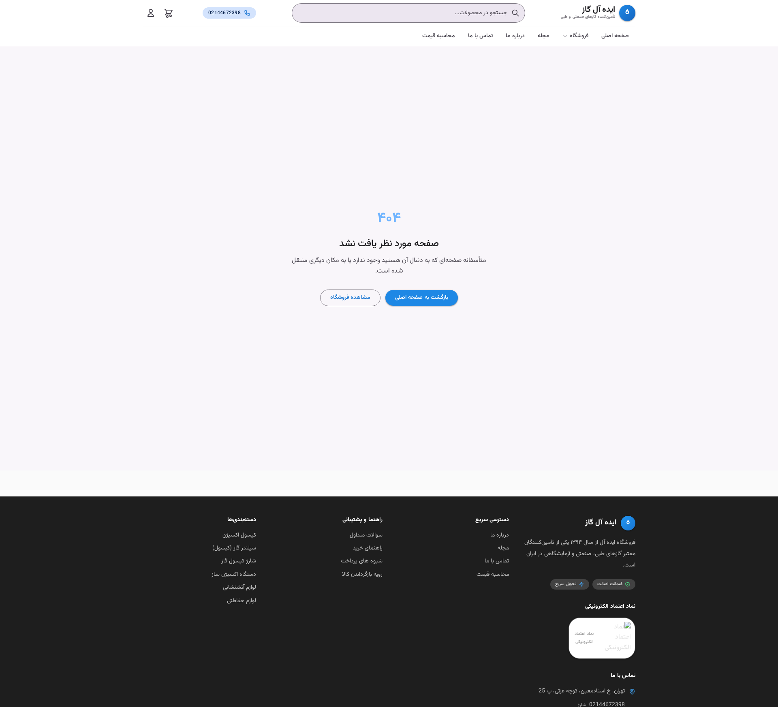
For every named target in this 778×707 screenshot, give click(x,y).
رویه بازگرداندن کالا (362, 574)
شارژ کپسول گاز (238, 561)
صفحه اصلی (615, 36)
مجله (543, 36)
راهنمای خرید (368, 548)
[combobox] (408, 13)
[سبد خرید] (168, 13)
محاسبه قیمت (438, 36)
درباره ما (515, 36)
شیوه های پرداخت (362, 561)
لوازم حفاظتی (241, 600)
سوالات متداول (366, 535)
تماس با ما (480, 36)
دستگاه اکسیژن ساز (234, 574)
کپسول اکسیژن (239, 535)
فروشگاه (579, 36)
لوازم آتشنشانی (239, 587)
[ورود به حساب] (151, 13)
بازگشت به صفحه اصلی (421, 297)
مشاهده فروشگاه (350, 297)
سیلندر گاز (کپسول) (234, 548)
